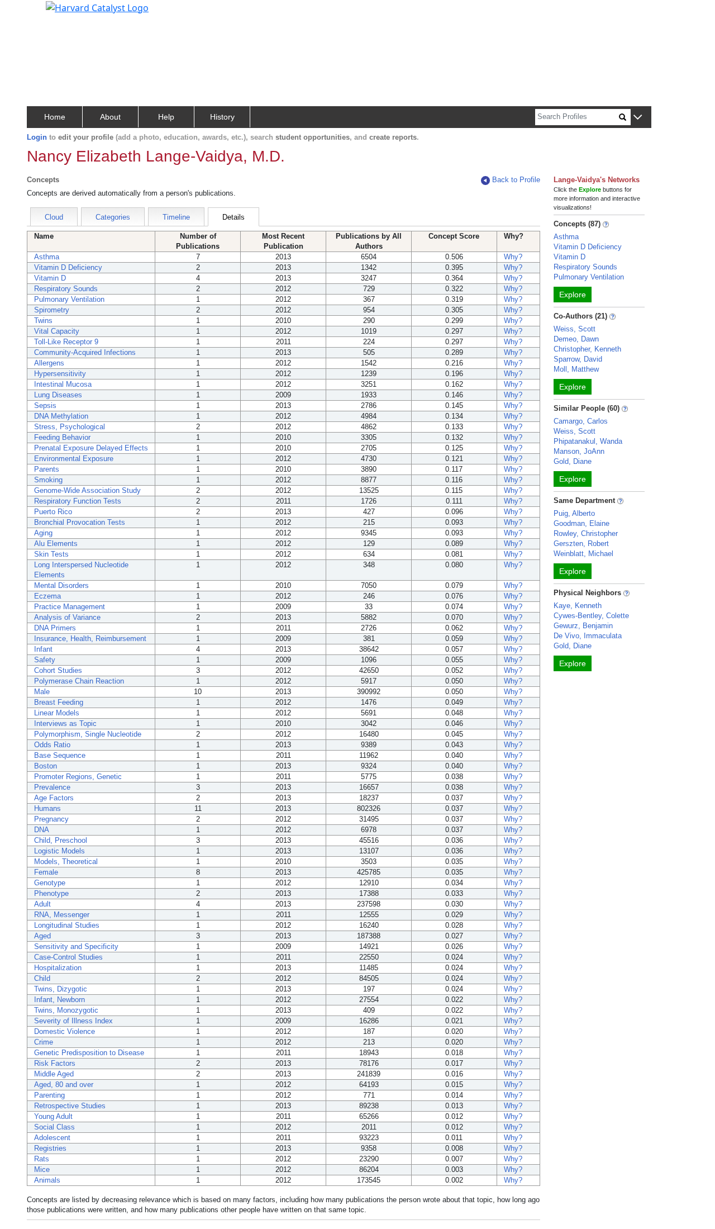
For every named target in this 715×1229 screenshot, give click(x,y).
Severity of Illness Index (73, 1021)
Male (42, 691)
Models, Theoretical (66, 861)
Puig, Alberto (574, 513)
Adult (42, 904)
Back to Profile (516, 179)
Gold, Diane (573, 461)
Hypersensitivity (60, 373)
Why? (513, 257)
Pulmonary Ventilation (69, 299)
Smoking (48, 480)
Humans (47, 808)
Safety (44, 660)
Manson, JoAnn (579, 451)
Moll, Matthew (576, 369)
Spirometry (51, 310)
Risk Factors (54, 1063)
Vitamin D (50, 278)
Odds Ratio (52, 745)
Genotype (49, 883)
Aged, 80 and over (63, 1084)
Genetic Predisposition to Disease (89, 1052)
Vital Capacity (56, 331)
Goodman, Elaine (581, 523)
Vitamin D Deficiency (68, 267)
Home (54, 116)
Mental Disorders (61, 585)
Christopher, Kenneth (587, 349)
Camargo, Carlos (581, 421)
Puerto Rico (53, 511)
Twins (43, 320)
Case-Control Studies (68, 957)
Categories (113, 217)
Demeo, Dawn (576, 339)
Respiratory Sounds (66, 288)
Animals (47, 1180)
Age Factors (54, 798)
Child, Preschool (60, 840)
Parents (46, 469)
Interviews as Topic (65, 723)
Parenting (49, 1095)
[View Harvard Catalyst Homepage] (97, 7)
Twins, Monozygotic (66, 1010)
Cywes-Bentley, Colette (591, 615)
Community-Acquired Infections (85, 352)
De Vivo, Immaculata (588, 636)
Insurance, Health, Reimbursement (90, 638)
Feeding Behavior (62, 437)
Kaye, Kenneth (578, 605)
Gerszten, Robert (581, 543)
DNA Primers (55, 628)
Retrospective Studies (70, 1106)
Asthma (46, 257)
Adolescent (52, 1137)
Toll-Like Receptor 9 (66, 342)
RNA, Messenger (61, 914)
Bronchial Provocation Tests (79, 522)
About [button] (110, 116)
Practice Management (69, 606)
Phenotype (51, 893)
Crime (43, 1042)
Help (166, 116)
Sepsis (45, 405)
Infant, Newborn (59, 999)
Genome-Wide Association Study (87, 490)
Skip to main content (46, 13)
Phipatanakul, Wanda (588, 441)
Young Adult (53, 1116)
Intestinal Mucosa (63, 384)
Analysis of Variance (67, 617)
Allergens (49, 363)
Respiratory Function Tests (77, 501)
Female (46, 872)
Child (42, 978)
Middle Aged (54, 1074)
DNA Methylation (61, 416)
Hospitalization (58, 968)
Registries (50, 1148)
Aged (42, 936)
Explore (572, 294)
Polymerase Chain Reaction (79, 681)
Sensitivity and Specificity (76, 946)
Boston (45, 766)
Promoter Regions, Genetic (78, 776)
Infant (43, 649)
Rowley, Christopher (586, 533)
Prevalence (52, 787)
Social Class (54, 1127)
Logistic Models (59, 851)
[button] (638, 117)
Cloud (54, 217)
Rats (41, 1159)
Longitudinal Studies (66, 925)
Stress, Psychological (69, 427)
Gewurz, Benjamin (583, 625)
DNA (41, 829)
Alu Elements (56, 543)
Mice (42, 1169)
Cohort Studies (58, 670)
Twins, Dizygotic (60, 989)
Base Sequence (59, 755)
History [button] (222, 116)
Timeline (176, 217)
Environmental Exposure (73, 458)
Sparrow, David (578, 359)
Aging (43, 533)
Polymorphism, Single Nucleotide (87, 734)
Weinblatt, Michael (583, 553)
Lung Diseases (58, 395)
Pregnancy (51, 819)
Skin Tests (51, 554)
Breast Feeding (58, 702)
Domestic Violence (64, 1031)
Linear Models (56, 713)
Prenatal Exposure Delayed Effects (91, 448)
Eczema (47, 596)
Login (37, 137)
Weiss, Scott (574, 329)
